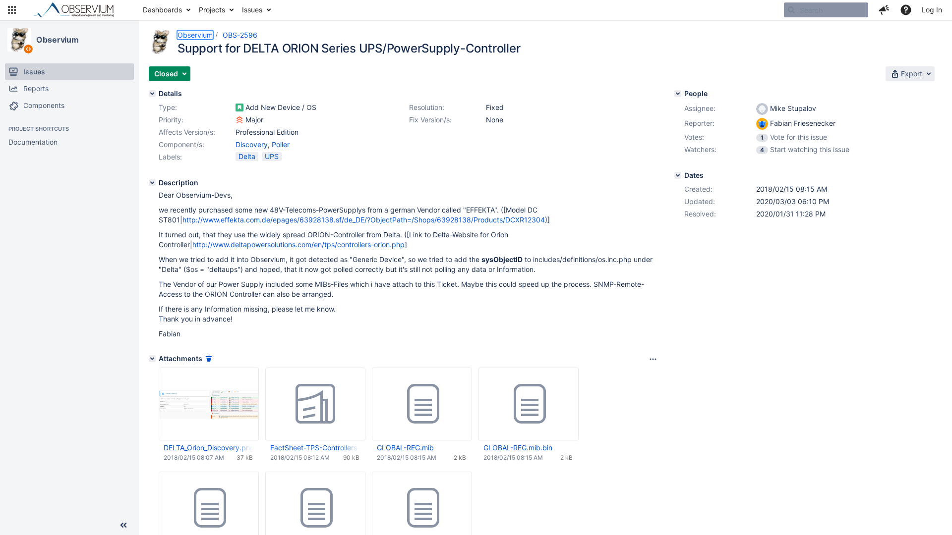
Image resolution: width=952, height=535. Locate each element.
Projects (212, 9)
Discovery (252, 144)
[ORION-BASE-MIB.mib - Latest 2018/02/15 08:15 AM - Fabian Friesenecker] (315, 508)
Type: (168, 107)
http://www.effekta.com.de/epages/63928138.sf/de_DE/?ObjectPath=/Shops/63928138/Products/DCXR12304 (363, 219)
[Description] (152, 182)
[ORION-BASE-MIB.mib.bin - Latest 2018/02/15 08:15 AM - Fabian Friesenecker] (422, 508)
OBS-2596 (240, 35)
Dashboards (162, 9)
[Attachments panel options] (653, 359)
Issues (252, 9)
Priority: (171, 119)
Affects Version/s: (187, 132)
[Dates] (677, 175)
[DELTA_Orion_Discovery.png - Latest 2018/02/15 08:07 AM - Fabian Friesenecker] (208, 404)
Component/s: (181, 144)
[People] (677, 93)
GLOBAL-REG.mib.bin (517, 447)
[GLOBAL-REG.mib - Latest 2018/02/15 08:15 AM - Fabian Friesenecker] (422, 404)
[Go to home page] (78, 10)
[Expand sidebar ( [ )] (123, 525)
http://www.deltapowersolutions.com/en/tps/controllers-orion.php (298, 244)
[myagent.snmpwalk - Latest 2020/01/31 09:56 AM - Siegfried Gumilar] (209, 508)
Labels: (170, 157)
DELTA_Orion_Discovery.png (208, 447)
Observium (57, 40)
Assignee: (699, 108)
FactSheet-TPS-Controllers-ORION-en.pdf (314, 447)
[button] (12, 10)
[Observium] (19, 40)
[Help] (906, 10)
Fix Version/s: (430, 119)
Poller (281, 144)
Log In (932, 9)
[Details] (152, 93)
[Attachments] (152, 358)
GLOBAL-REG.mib (405, 447)
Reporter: (699, 123)
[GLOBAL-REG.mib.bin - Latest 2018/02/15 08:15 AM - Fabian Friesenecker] (528, 404)
